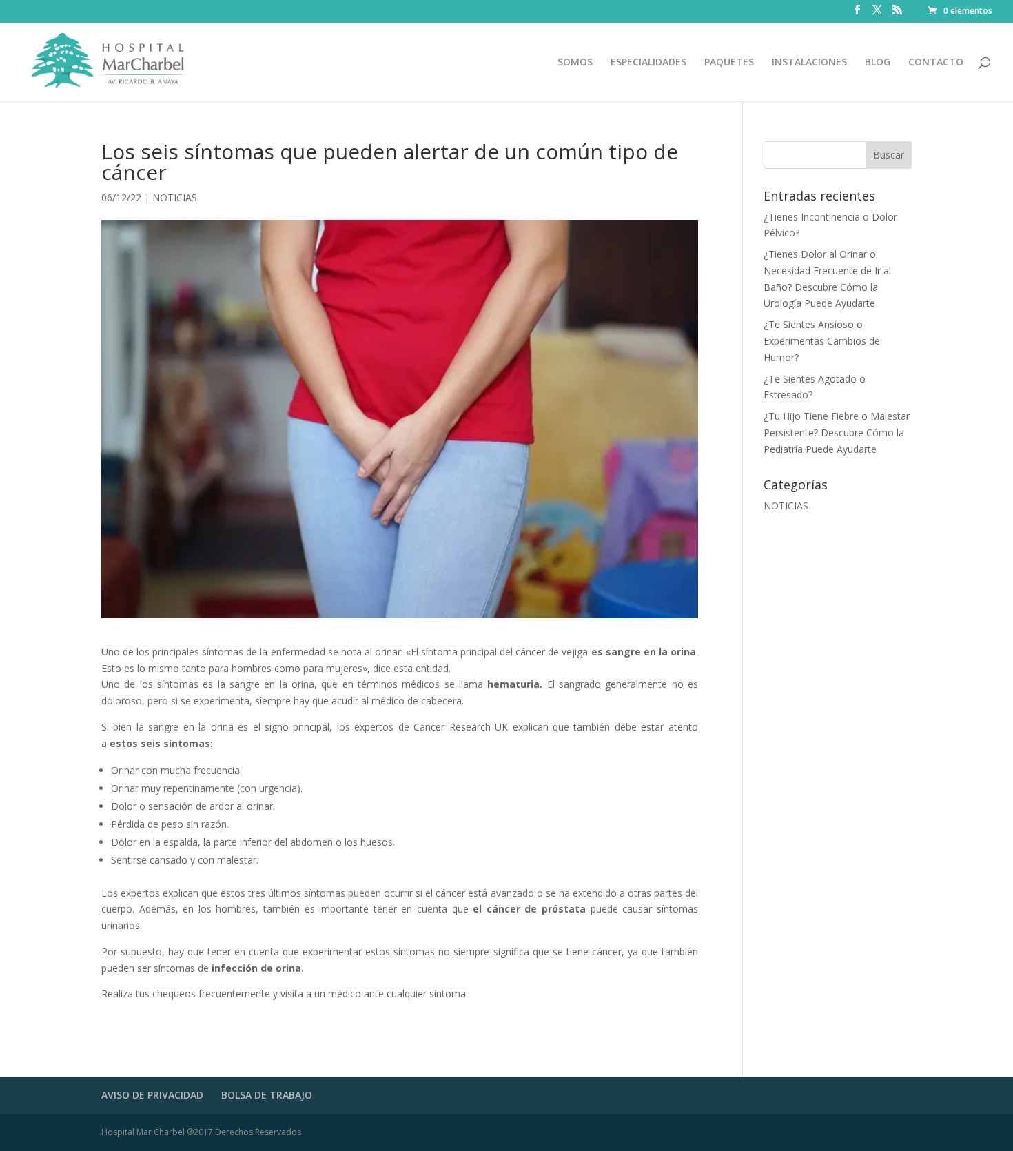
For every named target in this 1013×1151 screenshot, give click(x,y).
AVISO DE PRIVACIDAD (152, 1094)
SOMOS (575, 62)
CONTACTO (935, 62)
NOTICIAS (174, 197)
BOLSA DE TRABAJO (266, 1094)
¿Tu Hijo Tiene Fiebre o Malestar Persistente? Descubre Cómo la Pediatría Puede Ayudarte (837, 432)
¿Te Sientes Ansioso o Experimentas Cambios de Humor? (822, 341)
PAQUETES (729, 62)
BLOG (877, 62)
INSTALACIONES (809, 62)
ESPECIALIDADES (648, 62)
